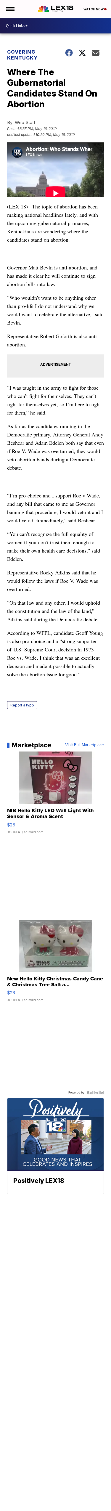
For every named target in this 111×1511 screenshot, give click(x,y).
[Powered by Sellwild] (95, 1093)
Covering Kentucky (22, 55)
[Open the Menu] (9, 8)
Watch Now (93, 9)
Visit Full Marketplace (84, 745)
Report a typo (22, 705)
